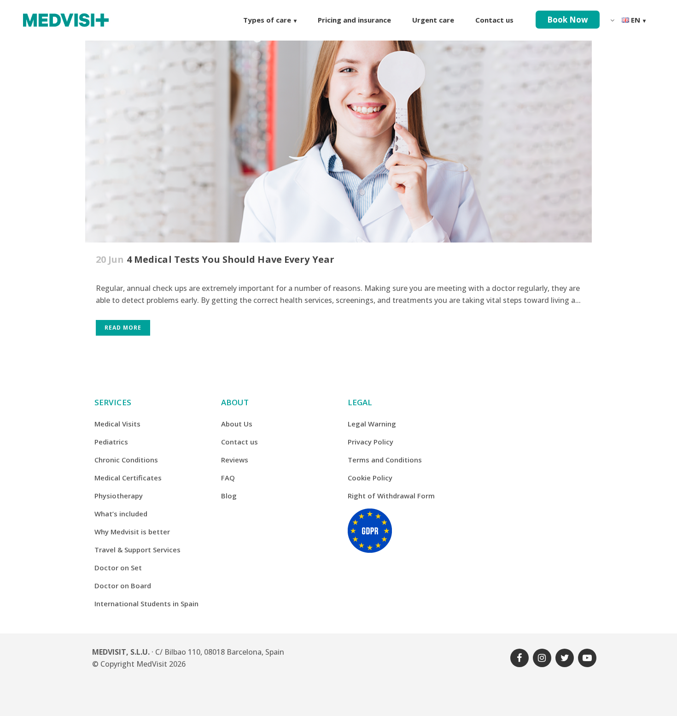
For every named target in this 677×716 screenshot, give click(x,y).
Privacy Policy (370, 441)
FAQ (228, 477)
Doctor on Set (118, 567)
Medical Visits (117, 423)
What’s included (120, 513)
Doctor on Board (122, 585)
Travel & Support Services (137, 549)
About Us (236, 423)
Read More (123, 327)
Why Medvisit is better (132, 531)
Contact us (239, 441)
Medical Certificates (128, 477)
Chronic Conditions (126, 459)
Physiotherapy (118, 495)
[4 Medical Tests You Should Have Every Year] (338, 121)
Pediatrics (111, 441)
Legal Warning (372, 423)
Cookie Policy (370, 477)
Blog (229, 495)
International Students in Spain (146, 603)
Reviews (234, 459)
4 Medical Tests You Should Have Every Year (230, 259)
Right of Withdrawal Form (391, 495)
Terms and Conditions (385, 459)
